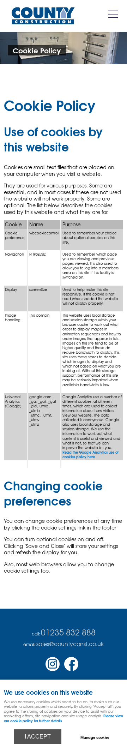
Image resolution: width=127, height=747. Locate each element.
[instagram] (54, 670)
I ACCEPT (38, 737)
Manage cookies (94, 737)
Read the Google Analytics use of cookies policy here (90, 454)
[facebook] (73, 670)
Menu (112, 14)
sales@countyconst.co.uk (70, 643)
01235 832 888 (68, 632)
